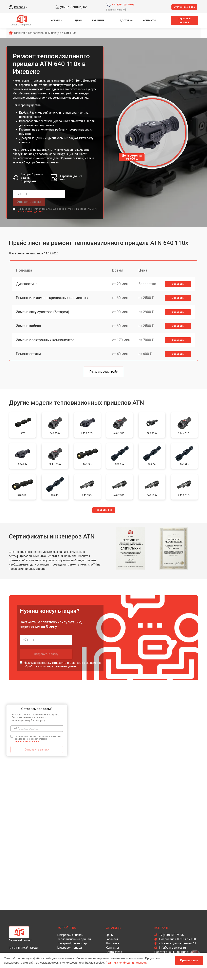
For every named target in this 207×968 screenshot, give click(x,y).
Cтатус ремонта (184, 7)
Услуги (55, 20)
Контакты (149, 20)
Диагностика (26, 284)
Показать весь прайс (103, 371)
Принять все (189, 960)
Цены (78, 20)
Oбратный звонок (184, 20)
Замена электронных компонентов (45, 340)
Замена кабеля (28, 326)
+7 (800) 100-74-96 (123, 4)
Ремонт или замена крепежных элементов (52, 298)
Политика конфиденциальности (127, 962)
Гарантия (98, 20)
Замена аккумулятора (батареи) (42, 312)
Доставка (126, 20)
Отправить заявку (29, 201)
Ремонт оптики (28, 354)
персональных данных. (30, 211)
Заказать (178, 284)
